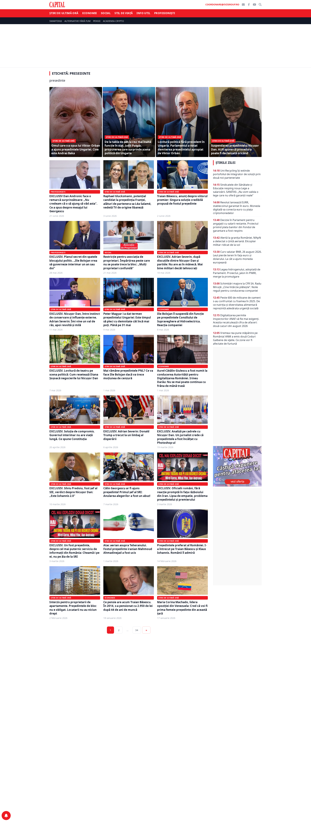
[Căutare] (260, 4)
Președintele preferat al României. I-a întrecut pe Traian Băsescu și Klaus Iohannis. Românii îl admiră (182, 549)
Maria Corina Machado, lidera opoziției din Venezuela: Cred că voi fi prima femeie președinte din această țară (182, 607)
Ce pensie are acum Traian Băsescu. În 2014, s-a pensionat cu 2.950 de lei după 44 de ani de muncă (128, 606)
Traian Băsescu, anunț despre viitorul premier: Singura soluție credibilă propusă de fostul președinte (182, 200)
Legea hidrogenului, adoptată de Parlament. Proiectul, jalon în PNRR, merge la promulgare (236, 273)
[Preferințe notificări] (6, 815)
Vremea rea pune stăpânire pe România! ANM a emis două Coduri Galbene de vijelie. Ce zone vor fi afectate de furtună (235, 338)
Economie (89, 13)
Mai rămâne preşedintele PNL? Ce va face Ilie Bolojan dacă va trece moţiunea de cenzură (128, 374)
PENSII (96, 21)
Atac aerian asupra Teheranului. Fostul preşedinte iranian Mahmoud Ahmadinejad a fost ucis (127, 549)
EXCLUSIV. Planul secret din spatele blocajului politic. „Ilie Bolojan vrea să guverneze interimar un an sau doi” (73, 262)
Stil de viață (124, 13)
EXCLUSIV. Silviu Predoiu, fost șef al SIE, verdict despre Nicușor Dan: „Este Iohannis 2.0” (73, 492)
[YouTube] (254, 4)
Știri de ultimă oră (63, 13)
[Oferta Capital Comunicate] (237, 466)
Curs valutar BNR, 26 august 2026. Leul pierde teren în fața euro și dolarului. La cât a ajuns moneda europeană (237, 257)
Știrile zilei (225, 163)
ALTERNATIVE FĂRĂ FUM (77, 21)
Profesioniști (164, 13)
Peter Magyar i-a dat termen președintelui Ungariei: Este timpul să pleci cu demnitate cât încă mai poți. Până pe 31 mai (127, 319)
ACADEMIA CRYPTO (113, 21)
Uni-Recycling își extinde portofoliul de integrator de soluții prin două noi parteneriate (237, 174)
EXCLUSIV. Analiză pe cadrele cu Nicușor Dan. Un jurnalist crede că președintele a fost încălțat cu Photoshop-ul (180, 437)
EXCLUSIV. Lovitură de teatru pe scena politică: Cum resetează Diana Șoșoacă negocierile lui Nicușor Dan (73, 374)
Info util (143, 13)
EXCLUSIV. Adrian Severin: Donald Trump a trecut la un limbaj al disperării (126, 435)
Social (106, 13)
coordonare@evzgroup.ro (222, 4)
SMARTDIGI (55, 21)
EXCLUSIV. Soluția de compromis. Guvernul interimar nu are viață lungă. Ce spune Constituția (72, 435)
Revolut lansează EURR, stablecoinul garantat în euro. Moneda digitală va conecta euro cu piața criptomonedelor (236, 208)
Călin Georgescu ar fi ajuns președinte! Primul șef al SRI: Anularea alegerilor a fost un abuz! (126, 492)
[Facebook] (248, 4)
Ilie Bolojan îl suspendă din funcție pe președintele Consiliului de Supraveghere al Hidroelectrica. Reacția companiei (180, 319)
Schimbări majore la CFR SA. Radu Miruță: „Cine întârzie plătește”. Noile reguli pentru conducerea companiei (237, 287)
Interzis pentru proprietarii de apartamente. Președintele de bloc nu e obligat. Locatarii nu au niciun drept (73, 607)
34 (136, 630)
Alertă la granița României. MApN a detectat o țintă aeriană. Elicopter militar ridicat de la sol (237, 241)
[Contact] (243, 4)
